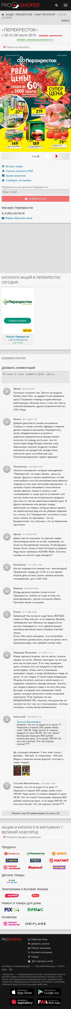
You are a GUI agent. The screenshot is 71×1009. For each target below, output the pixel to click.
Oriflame (35, 923)
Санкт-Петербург (45, 14)
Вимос (35, 909)
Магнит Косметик (12, 923)
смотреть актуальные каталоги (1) (35, 39)
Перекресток (24, 14)
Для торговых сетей (42, 961)
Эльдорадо (12, 895)
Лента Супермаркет (35, 860)
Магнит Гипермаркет (12, 867)
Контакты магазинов (41, 952)
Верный (35, 867)
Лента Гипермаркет (12, 860)
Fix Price (12, 909)
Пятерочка (12, 853)
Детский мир (12, 881)
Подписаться (37, 199)
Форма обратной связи (18, 218)
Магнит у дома (59, 860)
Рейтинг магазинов (41, 947)
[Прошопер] (3, 14)
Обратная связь (39, 939)
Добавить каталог (40, 943)
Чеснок (59, 867)
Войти (65, 20)
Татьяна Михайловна (29, 721)
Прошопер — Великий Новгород (21, 5)
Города (34, 956)
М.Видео (35, 895)
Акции (10, 14)
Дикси (59, 853)
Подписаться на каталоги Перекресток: (25, 187)
